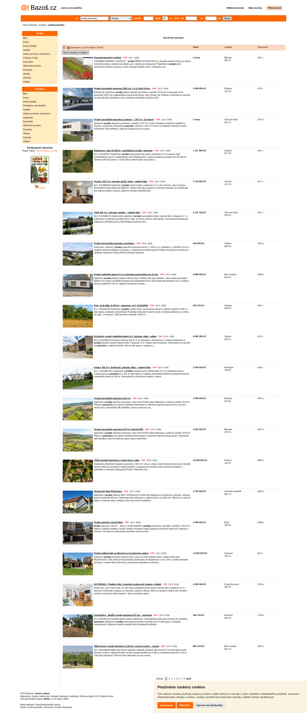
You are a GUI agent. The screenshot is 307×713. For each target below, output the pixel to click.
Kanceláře (28, 62)
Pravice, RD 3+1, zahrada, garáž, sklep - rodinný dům (120, 181)
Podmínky (73, 696)
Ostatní (26, 82)
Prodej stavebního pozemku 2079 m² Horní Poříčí (118, 429)
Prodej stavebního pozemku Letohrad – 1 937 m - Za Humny (124, 119)
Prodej (40, 33)
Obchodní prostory (32, 66)
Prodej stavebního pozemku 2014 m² (112, 398)
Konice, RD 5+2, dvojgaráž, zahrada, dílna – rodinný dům (122, 367)
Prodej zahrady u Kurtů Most (108, 522)
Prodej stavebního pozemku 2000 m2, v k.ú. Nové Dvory (122, 88)
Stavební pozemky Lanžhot (107, 57)
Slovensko (49, 707)
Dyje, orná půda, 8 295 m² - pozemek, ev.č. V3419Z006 (121, 305)
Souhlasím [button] (166, 705)
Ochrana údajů (86, 696)
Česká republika (35, 707)
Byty (25, 38)
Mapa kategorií (27, 704)
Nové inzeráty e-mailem (75, 52)
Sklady (26, 74)
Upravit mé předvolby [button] (210, 705)
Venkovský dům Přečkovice (108, 491)
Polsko (58, 707)
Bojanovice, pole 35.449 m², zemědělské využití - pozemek (123, 150)
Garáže (26, 50)
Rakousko (67, 707)
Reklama (63, 696)
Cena (195, 47)
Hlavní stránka (30, 25)
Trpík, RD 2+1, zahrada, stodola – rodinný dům (117, 212)
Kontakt (54, 696)
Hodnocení (44, 696)
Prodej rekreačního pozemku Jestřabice (114, 243)
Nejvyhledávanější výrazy (48, 704)
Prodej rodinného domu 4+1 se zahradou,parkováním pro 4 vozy (126, 274)
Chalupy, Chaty (30, 58)
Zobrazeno (262, 47)
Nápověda (25, 696)
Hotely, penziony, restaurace (36, 54)
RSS (97, 696)
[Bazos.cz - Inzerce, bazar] (38, 10)
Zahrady (27, 77)
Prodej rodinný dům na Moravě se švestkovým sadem (121, 553)
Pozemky (27, 70)
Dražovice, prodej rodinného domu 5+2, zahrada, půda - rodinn (125, 336)
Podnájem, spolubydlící (34, 105)
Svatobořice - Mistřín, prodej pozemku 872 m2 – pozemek (123, 615)
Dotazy (34, 696)
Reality (42, 25)
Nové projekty (29, 46)
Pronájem (40, 89)
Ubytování (28, 117)
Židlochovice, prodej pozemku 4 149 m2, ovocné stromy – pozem (126, 646)
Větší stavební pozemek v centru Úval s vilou (116, 460)
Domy (26, 42)
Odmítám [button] (184, 705)
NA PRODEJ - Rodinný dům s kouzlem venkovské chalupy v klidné (127, 584)
